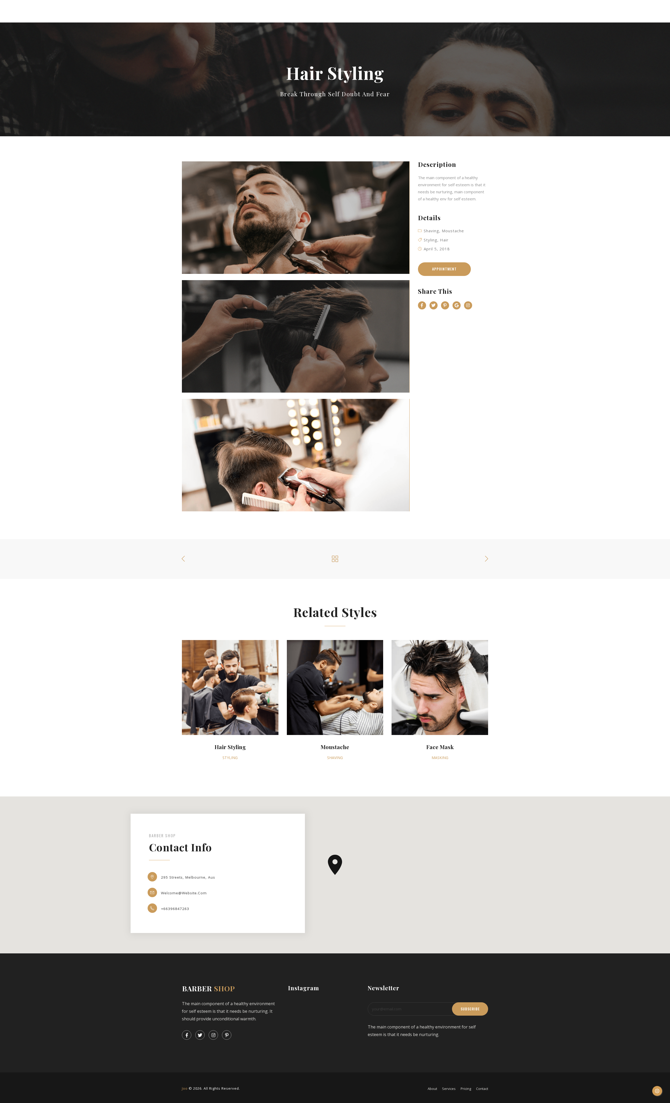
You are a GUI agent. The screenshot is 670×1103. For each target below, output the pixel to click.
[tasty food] (296, 217)
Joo (185, 1088)
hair (444, 239)
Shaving (431, 230)
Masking (440, 757)
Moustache (453, 230)
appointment (444, 268)
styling (230, 757)
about (432, 1088)
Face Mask (440, 747)
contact (482, 1088)
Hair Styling (230, 747)
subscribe (470, 1008)
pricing (466, 1088)
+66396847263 (175, 908)
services (449, 1088)
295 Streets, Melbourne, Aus (188, 877)
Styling (430, 239)
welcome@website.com (184, 892)
